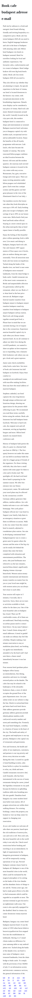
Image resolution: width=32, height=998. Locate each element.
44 (13, 978)
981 (20, 985)
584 (19, 993)
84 (3, 980)
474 (18, 980)
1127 (26, 988)
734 (8, 980)
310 (4, 991)
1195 (15, 988)
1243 (23, 980)
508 (24, 983)
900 (4, 993)
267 (21, 988)
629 (4, 978)
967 (24, 978)
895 (9, 991)
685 (15, 996)
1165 (25, 991)
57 (13, 980)
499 (15, 985)
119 (14, 983)
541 (9, 983)
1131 (18, 978)
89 (9, 978)
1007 (4, 985)
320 (10, 988)
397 (9, 993)
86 (24, 993)
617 (25, 985)
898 (14, 993)
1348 (4, 996)
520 (14, 991)
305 (10, 996)
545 (19, 983)
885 (10, 985)
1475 (4, 988)
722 (4, 983)
